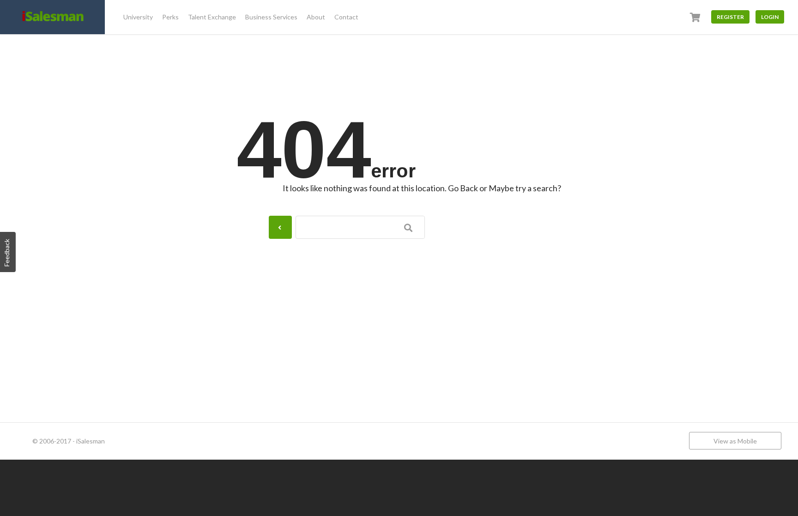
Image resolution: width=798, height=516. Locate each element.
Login (770, 16)
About (316, 17)
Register (730, 16)
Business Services (271, 17)
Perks (170, 17)
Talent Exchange (212, 17)
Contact (346, 17)
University (138, 17)
